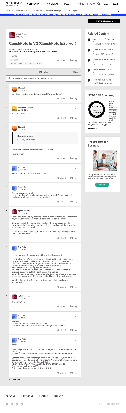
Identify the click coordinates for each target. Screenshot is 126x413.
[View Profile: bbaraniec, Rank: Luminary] (14, 108)
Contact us (27, 396)
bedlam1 (109, 54)
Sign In (116, 4)
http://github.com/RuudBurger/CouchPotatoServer (33, 51)
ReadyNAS (37, 11)
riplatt (18, 34)
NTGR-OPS (110, 44)
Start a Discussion (104, 21)
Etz (19, 88)
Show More (16, 379)
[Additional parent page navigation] (29, 10)
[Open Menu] (118, 10)
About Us (10, 396)
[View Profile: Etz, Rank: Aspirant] (14, 89)
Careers (43, 396)
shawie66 (109, 83)
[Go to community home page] (14, 4)
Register (106, 4)
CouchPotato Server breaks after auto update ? (104, 69)
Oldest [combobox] (77, 72)
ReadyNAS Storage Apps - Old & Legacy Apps (63, 11)
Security (58, 396)
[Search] (98, 3)
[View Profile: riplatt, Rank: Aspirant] (12, 35)
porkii (108, 64)
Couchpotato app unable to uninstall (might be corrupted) (104, 59)
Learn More (102, 185)
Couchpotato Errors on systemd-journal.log (103, 49)
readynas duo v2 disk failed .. (102, 79)
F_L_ (20, 167)
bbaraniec (22, 107)
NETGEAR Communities (15, 11)
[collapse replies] (6, 87)
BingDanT (109, 74)
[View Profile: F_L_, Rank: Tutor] (14, 168)
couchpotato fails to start (104, 39)
